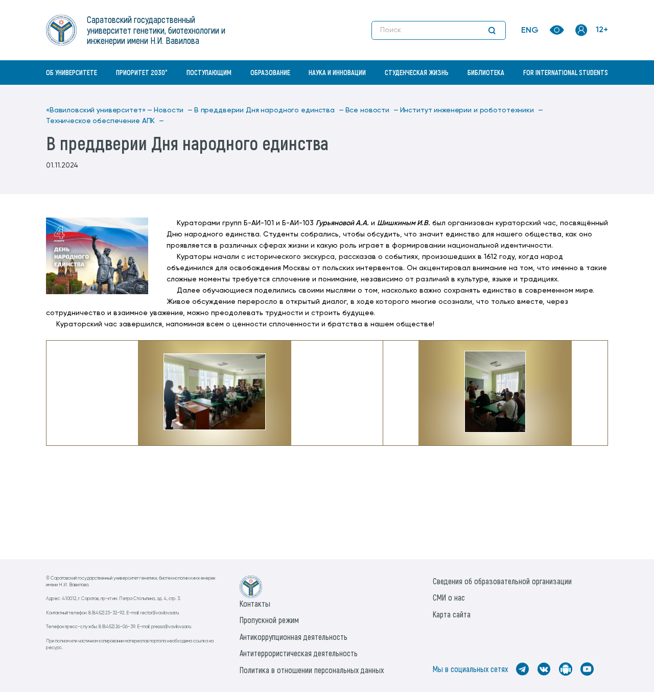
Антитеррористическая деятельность (299, 653)
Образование (270, 72)
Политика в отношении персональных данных (312, 670)
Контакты (255, 603)
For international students (565, 72)
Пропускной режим (269, 620)
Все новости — (372, 110)
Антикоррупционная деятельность (293, 636)
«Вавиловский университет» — (99, 110)
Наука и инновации (337, 72)
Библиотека (486, 72)
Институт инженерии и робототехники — (471, 110)
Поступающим (208, 72)
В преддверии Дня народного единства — (269, 110)
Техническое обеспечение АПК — (105, 121)
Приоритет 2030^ (142, 72)
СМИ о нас (449, 597)
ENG (530, 31)
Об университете (71, 72)
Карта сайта (452, 614)
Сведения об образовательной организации (502, 581)
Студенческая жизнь (417, 72)
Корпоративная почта (582, 94)
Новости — (173, 110)
